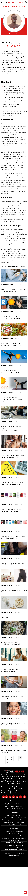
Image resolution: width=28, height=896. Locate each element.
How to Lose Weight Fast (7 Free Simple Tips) (12, 697)
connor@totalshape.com (14, 38)
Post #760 (4, 617)
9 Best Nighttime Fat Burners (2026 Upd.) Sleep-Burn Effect (13, 290)
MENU (21, 3)
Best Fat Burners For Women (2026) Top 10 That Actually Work (13, 537)
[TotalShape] (7, 2)
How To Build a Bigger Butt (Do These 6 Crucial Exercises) (14, 591)
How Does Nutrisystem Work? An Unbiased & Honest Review (11, 344)
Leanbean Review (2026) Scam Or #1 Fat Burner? (13, 751)
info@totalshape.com (14, 793)
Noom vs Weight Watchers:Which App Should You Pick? (11, 317)
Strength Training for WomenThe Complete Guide (11, 670)
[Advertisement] (14, 881)
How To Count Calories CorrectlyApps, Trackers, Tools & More (12, 483)
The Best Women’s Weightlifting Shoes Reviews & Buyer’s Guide (12, 428)
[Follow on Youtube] (18, 45)
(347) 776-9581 (12, 791)
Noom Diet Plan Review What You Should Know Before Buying (11, 399)
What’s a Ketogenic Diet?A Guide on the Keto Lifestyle (11, 643)
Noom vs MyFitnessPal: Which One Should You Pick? (11, 371)
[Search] (26, 2)
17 (3, 762)
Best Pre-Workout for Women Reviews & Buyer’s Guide (11, 510)
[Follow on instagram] (15, 45)
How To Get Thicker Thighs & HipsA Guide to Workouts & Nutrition (12, 564)
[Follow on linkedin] (12, 45)
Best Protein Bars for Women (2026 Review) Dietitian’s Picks (13, 456)
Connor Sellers (14, 34)
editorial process (12, 258)
